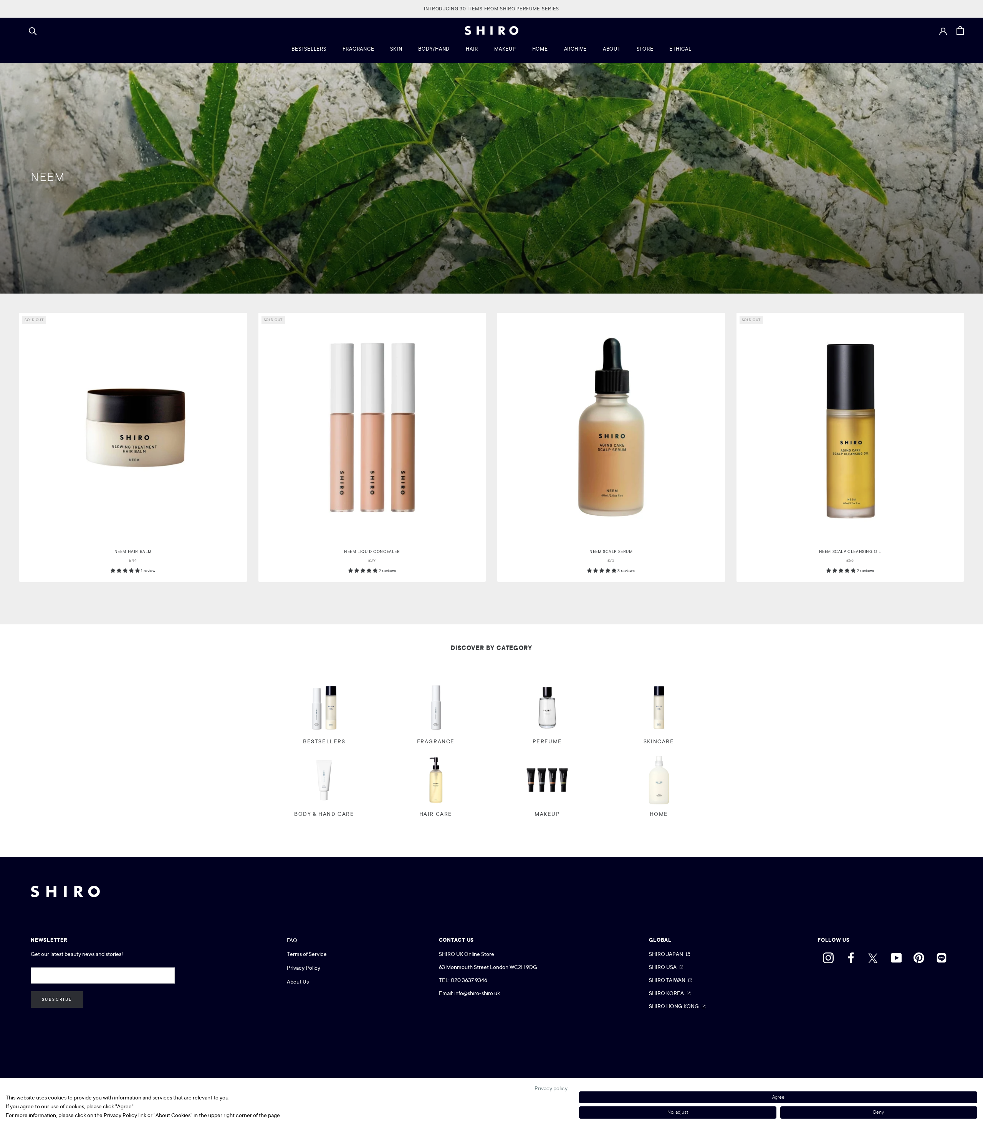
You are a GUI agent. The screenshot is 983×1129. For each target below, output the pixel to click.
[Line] (941, 956)
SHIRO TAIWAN (667, 980)
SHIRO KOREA (666, 993)
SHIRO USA (663, 967)
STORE (645, 49)
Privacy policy (551, 1088)
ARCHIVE (575, 49)
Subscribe (57, 999)
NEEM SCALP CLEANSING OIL (850, 551)
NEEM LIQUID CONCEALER (372, 551)
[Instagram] (828, 956)
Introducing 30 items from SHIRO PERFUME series (491, 9)
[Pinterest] (918, 956)
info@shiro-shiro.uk (477, 993)
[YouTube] (896, 956)
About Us (298, 981)
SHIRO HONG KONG (674, 1006)
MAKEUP (505, 49)
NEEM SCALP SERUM (611, 551)
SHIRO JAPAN (666, 954)
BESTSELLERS (308, 49)
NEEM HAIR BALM (133, 551)
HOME (540, 49)
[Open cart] (960, 30)
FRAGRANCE (358, 49)
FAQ (292, 940)
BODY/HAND (434, 49)
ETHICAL (680, 49)
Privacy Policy (303, 967)
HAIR (472, 49)
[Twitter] (873, 956)
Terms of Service (307, 954)
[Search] (33, 30)
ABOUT (612, 49)
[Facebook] (851, 956)
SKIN (396, 49)
